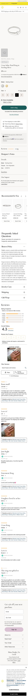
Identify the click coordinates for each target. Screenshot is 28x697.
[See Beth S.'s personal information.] (6, 500)
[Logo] (2, 7)
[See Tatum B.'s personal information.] (7, 573)
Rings (13, 58)
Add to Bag (14, 107)
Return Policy (19, 124)
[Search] (18, 7)
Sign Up (14, 629)
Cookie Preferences (14, 689)
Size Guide (23, 90)
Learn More (4, 184)
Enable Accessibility (22, 1)
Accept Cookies (14, 694)
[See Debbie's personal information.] (6, 527)
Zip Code (8, 617)
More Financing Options (6, 76)
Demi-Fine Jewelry (5, 58)
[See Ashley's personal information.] (6, 454)
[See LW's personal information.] (4, 413)
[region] (14, 681)
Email (7, 611)
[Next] (25, 196)
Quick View (7, 221)
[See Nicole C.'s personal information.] (7, 553)
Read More (4, 172)
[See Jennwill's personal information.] (6, 386)
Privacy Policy (10, 625)
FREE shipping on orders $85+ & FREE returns (11, 11)
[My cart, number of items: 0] (23, 7)
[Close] (26, 667)
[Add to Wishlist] (25, 66)
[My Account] (20, 7)
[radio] (2, 85)
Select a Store (7, 102)
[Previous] (21, 196)
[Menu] (26, 7)
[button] (4, 337)
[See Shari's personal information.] (5, 475)
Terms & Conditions (17, 623)
